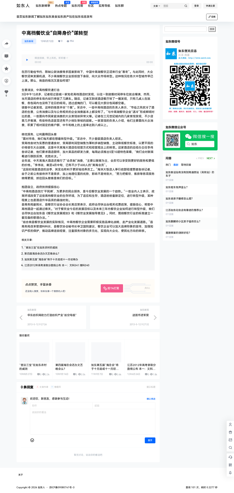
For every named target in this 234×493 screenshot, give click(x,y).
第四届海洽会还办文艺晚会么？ (42, 253)
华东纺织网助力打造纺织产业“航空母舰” (52, 315)
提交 (150, 440)
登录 (196, 6)
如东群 (119, 5)
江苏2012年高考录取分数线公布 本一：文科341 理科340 (56, 265)
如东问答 (77, 4)
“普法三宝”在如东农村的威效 (41, 247)
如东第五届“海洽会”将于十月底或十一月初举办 (51, 259)
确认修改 (151, 399)
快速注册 (210, 6)
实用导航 (104, 5)
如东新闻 (28, 41)
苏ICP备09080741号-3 (61, 487)
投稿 (213, 17)
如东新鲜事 (43, 4)
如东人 (41, 487)
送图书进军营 (140, 315)
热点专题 (61, 4)
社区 (91, 4)
